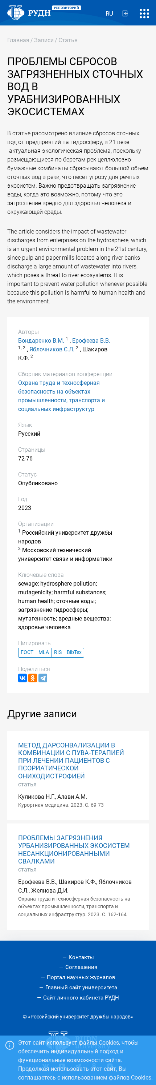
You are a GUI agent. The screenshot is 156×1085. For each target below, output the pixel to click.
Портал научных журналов (81, 977)
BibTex (74, 652)
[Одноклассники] (32, 678)
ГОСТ (27, 652)
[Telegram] (42, 678)
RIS (58, 652)
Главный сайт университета (81, 987)
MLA (43, 652)
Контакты (81, 957)
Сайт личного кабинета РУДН (81, 997)
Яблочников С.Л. (51, 349)
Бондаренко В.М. (41, 340)
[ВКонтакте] (22, 678)
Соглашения (81, 967)
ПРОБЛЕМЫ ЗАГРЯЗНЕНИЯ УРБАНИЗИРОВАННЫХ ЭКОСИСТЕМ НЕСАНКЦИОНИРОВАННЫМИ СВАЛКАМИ (74, 849)
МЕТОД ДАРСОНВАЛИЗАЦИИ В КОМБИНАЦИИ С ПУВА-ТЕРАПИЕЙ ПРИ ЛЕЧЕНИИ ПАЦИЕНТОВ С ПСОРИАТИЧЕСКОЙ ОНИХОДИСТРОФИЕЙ (71, 760)
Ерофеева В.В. (91, 340)
